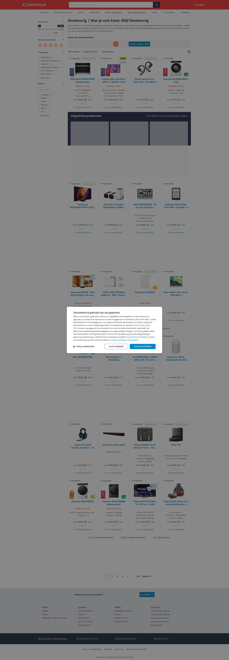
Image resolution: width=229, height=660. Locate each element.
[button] (83, 346)
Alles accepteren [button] (142, 346)
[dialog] (114, 330)
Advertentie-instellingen (138, 337)
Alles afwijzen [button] (116, 346)
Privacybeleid (133, 340)
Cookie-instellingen (119, 340)
